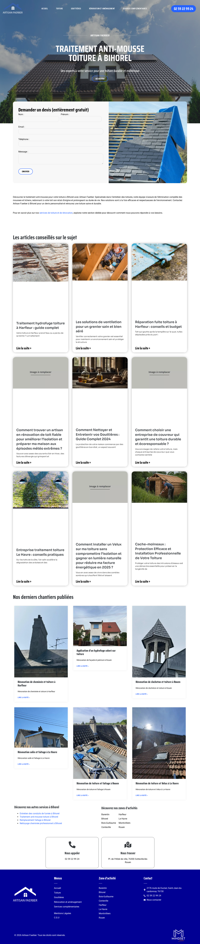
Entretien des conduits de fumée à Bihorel (39, 813)
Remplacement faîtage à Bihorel (35, 820)
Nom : (21, 114)
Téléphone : (23, 139)
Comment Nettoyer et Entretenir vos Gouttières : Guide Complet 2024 (97, 434)
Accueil (44, 8)
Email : (21, 127)
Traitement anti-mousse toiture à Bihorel (39, 816)
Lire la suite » (23, 348)
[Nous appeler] (72, 844)
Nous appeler (72, 853)
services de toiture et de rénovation (56, 213)
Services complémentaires (135, 8)
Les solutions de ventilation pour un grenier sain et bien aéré (98, 326)
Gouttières (76, 8)
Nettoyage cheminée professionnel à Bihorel (41, 823)
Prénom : (65, 114)
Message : (23, 151)
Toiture (59, 8)
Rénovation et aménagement (102, 8)
